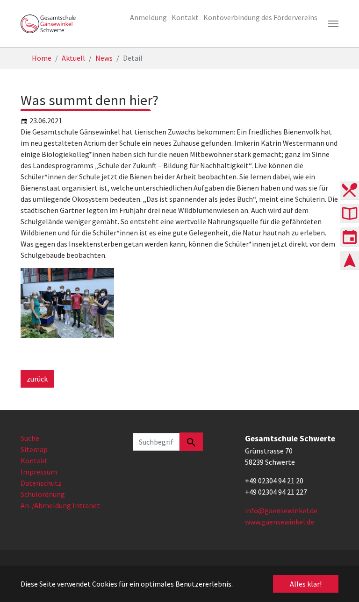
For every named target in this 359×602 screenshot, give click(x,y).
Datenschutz (41, 483)
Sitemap (34, 449)
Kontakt (34, 460)
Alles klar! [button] (306, 583)
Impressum (39, 471)
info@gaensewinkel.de (281, 510)
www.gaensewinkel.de (279, 521)
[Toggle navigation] (333, 24)
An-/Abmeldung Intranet (60, 505)
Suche (30, 438)
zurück (37, 378)
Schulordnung (43, 494)
